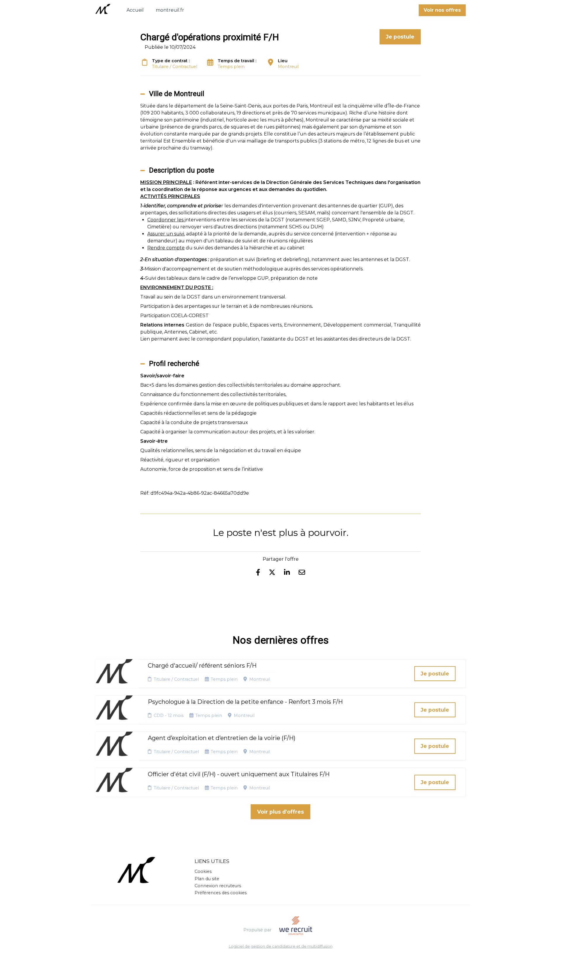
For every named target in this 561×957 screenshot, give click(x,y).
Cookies (203, 871)
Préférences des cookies (221, 892)
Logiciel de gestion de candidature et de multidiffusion (281, 947)
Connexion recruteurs (218, 885)
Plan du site (207, 878)
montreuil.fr (170, 10)
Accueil (135, 10)
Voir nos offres (442, 10)
